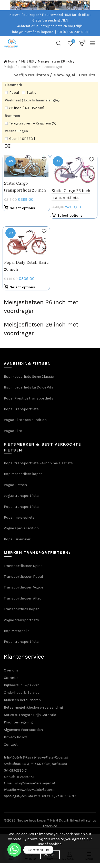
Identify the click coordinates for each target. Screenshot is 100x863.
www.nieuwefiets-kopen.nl (36, 789)
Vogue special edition (21, 528)
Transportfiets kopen (21, 609)
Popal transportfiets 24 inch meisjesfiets (38, 463)
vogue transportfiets (21, 495)
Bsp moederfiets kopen (23, 474)
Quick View (91, 177)
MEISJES (27, 61)
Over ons (11, 670)
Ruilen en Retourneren (22, 700)
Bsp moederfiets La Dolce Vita (28, 387)
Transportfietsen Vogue (23, 587)
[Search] (59, 43)
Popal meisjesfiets (19, 517)
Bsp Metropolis (16, 631)
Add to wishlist (43, 159)
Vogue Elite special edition (25, 420)
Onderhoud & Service (21, 692)
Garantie (11, 678)
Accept (50, 855)
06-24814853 (24, 777)
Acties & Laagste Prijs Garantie (30, 715)
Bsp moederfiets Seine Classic (29, 376)
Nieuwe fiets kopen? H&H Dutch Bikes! (48, 820)
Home (12, 61)
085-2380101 (18, 770)
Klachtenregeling (18, 722)
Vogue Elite (13, 431)
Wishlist (73, 41)
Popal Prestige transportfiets (28, 398)
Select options (22, 208)
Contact (11, 744)
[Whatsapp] (14, 850)
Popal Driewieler (17, 539)
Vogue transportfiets (21, 620)
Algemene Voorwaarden (23, 730)
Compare (43, 168)
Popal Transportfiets (21, 409)
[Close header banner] (95, 5)
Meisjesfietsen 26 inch (55, 61)
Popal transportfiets (21, 506)
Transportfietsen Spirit (23, 566)
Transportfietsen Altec (23, 598)
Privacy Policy (15, 737)
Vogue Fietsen (15, 485)
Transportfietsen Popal (23, 576)
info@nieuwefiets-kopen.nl (35, 783)
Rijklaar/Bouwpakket (21, 685)
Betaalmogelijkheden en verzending (33, 707)
